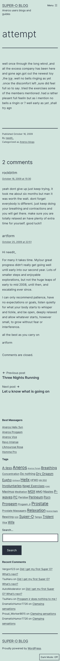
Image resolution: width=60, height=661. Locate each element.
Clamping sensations (43, 613)
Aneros (20, 467)
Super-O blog (15, 5)
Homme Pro (9, 451)
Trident (48, 517)
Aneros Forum (34, 468)
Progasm (9, 504)
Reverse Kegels (52, 511)
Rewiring (8, 517)
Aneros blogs (27, 141)
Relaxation (36, 510)
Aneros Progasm (12, 432)
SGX (16, 517)
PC (15, 497)
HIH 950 (43, 480)
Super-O (26, 516)
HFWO (34, 480)
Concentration (10, 473)
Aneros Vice (9, 437)
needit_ (10, 138)
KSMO (47, 486)
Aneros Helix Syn (12, 427)
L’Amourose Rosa (12, 447)
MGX (31, 491)
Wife (11, 522)
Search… (7, 529)
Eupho (7, 480)
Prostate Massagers (14, 510)
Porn (47, 497)
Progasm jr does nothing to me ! (37, 598)
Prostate (39, 503)
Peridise (23, 497)
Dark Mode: (47, 657)
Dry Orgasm (44, 473)
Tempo (38, 517)
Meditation (21, 491)
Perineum (36, 497)
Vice (4, 522)
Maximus (8, 491)
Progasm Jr (24, 504)
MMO (39, 491)
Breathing (49, 468)
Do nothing (27, 473)
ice (10, 78)
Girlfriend (16, 480)
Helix (25, 479)
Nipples (48, 491)
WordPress (34, 648)
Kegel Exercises (33, 486)
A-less (7, 468)
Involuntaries (12, 486)
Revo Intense (10, 442)
